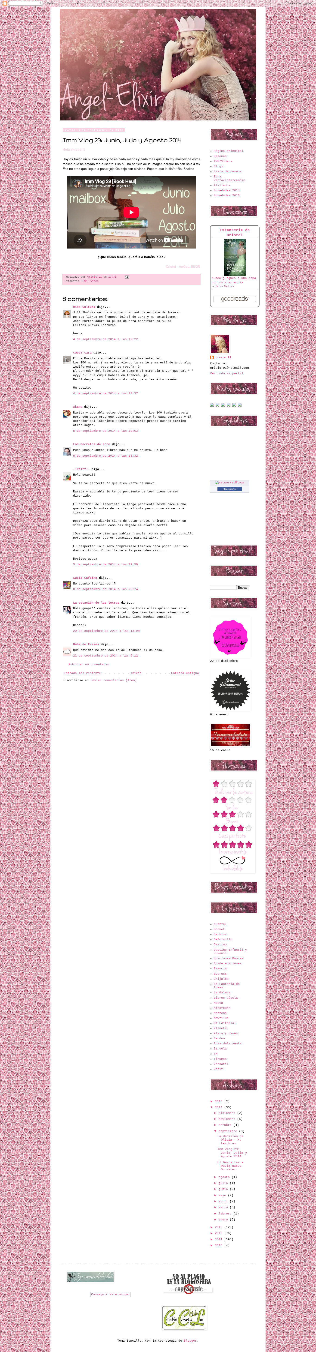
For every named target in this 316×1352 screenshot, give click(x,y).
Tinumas (220, 1059)
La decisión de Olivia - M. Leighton (230, 1140)
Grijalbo (221, 979)
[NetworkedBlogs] (230, 482)
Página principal (228, 151)
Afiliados (222, 185)
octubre (226, 1125)
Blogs (218, 166)
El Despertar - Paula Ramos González (230, 1166)
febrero (226, 1213)
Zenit (218, 1069)
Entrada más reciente (82, 673)
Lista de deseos (228, 171)
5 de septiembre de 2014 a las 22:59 (105, 564)
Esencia (220, 968)
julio (224, 1183)
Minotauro (222, 1008)
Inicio (136, 673)
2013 (219, 1227)
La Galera (222, 992)
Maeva (218, 1003)
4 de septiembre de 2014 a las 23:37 (105, 393)
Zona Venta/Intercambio (229, 178)
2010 (219, 1245)
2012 (219, 1233)
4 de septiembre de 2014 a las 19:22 (105, 339)
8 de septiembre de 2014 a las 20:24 (105, 589)
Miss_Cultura (84, 307)
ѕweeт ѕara (82, 352)
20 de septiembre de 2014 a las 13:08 (106, 631)
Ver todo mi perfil (226, 373)
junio (224, 1189)
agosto (225, 1177)
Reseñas (220, 156)
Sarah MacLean (225, 286)
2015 (219, 1101)
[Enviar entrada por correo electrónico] (126, 277)
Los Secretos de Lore (91, 444)
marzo (224, 1207)
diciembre (228, 1113)
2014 (219, 1107)
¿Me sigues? (230, 489)
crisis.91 (223, 357)
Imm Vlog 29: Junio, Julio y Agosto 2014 (232, 1153)
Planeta (220, 1028)
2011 (219, 1239)
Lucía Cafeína (85, 578)
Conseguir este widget (110, 1294)
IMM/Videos (223, 161)
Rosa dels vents (228, 1043)
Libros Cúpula (226, 998)
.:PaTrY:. (81, 469)
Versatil (221, 1064)
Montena (220, 1013)
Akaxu (77, 407)
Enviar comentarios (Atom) (113, 680)
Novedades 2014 (227, 190)
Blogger (190, 1341)
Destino (220, 944)
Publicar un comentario (88, 664)
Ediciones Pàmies (228, 958)
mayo (223, 1195)
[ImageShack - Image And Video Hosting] (212, 406)
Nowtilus (221, 1018)
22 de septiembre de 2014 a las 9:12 (105, 655)
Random (219, 1038)
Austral (220, 924)
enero (224, 1219)
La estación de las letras (97, 603)
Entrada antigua (185, 673)
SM (215, 1054)
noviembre (228, 1119)
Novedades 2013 (227, 195)
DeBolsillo (223, 939)
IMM (84, 281)
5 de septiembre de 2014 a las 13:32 (105, 456)
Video (94, 281)
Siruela (220, 1048)
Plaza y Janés (226, 1033)
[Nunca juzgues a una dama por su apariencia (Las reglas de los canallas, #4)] (235, 275)
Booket (219, 929)
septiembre (229, 1131)
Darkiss (220, 934)
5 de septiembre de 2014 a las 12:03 (105, 431)
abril (224, 1201)
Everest (220, 974)
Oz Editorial (225, 1023)
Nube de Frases (86, 644)
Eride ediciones (228, 963)
